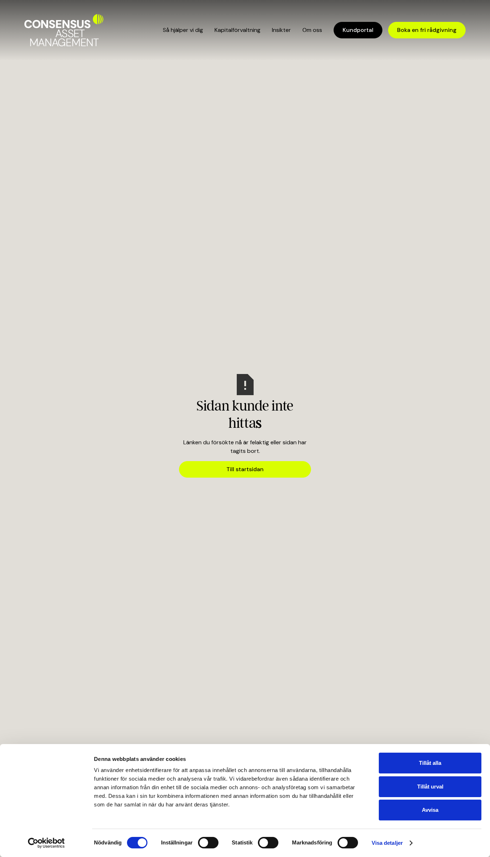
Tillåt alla (430, 763)
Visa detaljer (387, 843)
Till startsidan (245, 469)
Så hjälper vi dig (183, 30)
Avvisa (430, 810)
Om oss (312, 30)
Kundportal (358, 30)
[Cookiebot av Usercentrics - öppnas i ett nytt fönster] (46, 843)
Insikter (281, 30)
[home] (63, 30)
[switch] (208, 842)
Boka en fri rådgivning (427, 30)
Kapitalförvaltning (237, 30)
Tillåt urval (430, 786)
